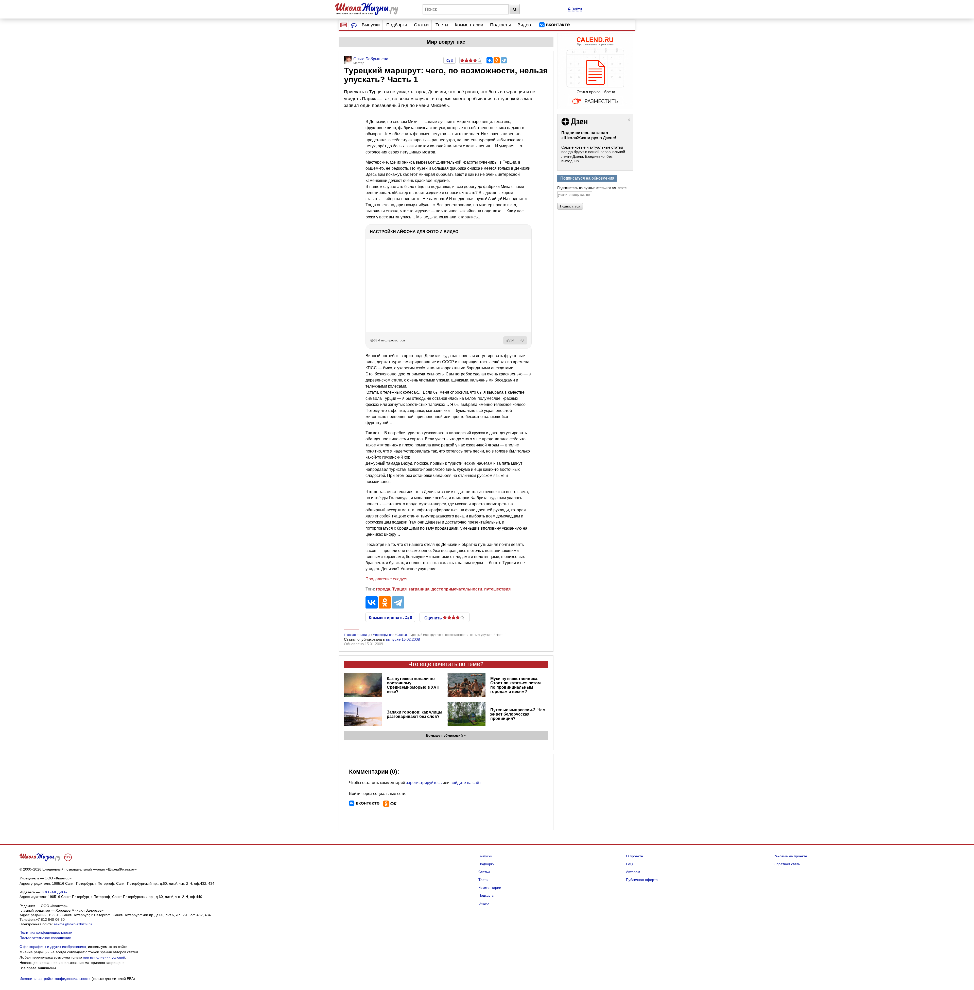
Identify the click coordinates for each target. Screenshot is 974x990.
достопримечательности (456, 589)
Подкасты (500, 24)
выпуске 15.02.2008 (403, 639)
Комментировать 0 (390, 617)
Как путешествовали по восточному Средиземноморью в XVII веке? (413, 685)
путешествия (497, 589)
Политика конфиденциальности (46, 932)
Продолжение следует (387, 579)
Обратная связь (787, 864)
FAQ (629, 864)
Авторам (633, 872)
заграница (419, 589)
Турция (399, 589)
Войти (576, 9)
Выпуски (371, 24)
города (383, 589)
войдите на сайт (465, 782)
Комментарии (469, 24)
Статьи (421, 24)
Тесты (442, 24)
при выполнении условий (104, 957)
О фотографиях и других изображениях (53, 947)
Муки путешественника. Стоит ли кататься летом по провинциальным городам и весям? (515, 685)
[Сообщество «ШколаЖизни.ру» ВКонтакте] (554, 25)
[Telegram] (504, 60)
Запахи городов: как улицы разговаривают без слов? (414, 714)
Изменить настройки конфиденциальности (55, 979)
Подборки (396, 24)
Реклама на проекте (790, 856)
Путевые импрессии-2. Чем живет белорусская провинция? (518, 714)
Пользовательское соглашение (45, 938)
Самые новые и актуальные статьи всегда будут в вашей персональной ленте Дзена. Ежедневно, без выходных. (593, 154)
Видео (524, 24)
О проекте (634, 856)
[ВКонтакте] (489, 60)
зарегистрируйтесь (424, 782)
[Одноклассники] (497, 60)
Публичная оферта (642, 880)
